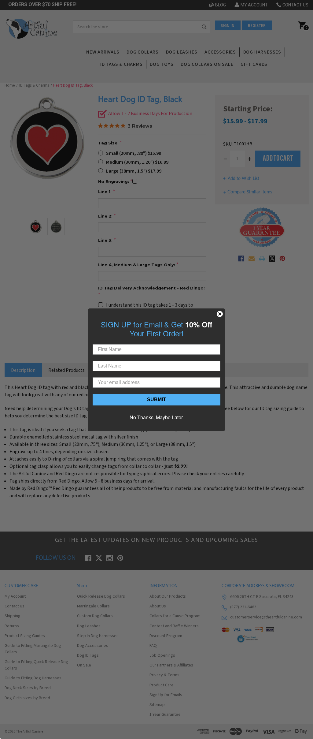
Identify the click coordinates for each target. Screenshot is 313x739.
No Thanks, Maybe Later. (157, 417)
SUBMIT (156, 399)
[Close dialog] (220, 314)
